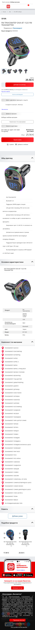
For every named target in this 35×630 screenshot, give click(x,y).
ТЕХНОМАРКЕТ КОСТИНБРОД (13, 406)
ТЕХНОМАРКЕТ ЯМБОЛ (11, 500)
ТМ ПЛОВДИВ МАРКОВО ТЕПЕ (13, 503)
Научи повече (21, 570)
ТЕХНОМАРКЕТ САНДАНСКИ (13, 465)
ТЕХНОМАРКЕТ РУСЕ (10, 455)
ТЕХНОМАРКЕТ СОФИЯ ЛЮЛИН (14, 486)
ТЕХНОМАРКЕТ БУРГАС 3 (12, 362)
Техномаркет (17, 28)
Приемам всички (19, 620)
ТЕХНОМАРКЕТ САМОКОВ (12, 462)
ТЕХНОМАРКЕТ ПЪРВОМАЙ (12, 448)
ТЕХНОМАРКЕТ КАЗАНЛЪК (12, 400)
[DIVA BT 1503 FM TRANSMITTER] (10, 534)
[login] (31, 6)
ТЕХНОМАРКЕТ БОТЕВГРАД (12, 355)
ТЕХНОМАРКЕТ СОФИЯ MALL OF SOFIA (16, 479)
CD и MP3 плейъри (18, 11)
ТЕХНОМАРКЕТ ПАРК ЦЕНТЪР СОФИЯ (15, 420)
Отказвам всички (19, 624)
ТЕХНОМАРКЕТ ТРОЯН (11, 496)
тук (16, 616)
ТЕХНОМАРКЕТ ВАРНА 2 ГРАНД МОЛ (15, 368)
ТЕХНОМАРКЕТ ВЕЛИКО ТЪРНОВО (15, 372)
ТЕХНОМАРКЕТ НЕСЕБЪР (12, 413)
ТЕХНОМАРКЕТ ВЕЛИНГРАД (13, 375)
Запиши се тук (17, 588)
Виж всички (5, 109)
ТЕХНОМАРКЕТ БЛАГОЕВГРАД (13, 351)
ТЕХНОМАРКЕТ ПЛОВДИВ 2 (13, 441)
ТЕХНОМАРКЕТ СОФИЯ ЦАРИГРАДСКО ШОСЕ (18, 489)
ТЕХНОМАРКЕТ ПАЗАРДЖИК (13, 417)
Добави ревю (17, 516)
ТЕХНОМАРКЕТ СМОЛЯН (12, 475)
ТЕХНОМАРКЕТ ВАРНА (11, 365)
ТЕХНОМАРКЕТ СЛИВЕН (11, 472)
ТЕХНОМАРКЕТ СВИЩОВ (12, 469)
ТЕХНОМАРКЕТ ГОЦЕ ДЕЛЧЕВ (13, 379)
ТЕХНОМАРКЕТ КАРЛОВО (12, 403)
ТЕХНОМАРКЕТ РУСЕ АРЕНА (13, 458)
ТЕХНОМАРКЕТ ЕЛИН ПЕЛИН (13, 393)
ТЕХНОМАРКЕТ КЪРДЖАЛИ (12, 410)
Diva (24, 335)
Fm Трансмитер (26, 310)
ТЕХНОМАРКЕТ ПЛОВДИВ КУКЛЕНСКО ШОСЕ (18, 444)
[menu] (3, 6)
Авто (10, 11)
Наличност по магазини (17, 122)
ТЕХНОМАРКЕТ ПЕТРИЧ (11, 427)
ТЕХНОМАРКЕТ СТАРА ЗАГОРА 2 (14, 493)
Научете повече (5, 91)
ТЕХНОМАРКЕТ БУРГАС (11, 358)
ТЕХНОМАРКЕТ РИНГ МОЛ (12, 451)
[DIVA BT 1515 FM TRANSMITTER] (25, 534)
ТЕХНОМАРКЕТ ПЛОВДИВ (12, 437)
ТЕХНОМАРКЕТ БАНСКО (11, 348)
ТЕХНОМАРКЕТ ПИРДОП (12, 431)
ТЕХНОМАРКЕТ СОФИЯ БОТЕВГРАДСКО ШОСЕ (18, 482)
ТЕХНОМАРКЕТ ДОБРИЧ (12, 386)
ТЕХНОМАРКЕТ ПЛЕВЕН (11, 434)
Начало (4, 11)
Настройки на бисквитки (19, 627)
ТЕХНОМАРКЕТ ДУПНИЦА (12, 389)
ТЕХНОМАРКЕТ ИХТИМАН (12, 396)
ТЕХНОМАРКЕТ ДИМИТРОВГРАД (14, 382)
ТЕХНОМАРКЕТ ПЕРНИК (11, 424)
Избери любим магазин (9, 117)
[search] (23, 6)
